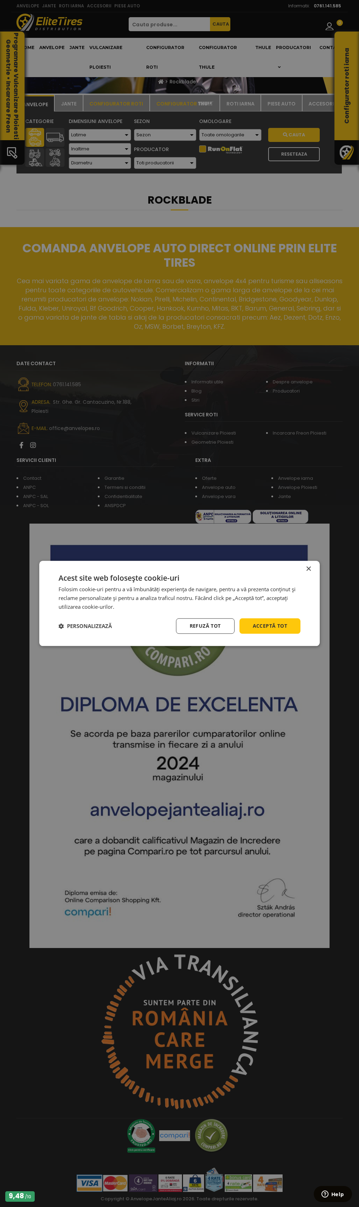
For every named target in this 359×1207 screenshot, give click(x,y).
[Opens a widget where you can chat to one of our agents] (332, 1194)
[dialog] (179, 603)
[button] (85, 626)
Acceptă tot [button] (270, 625)
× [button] (308, 569)
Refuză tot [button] (205, 625)
